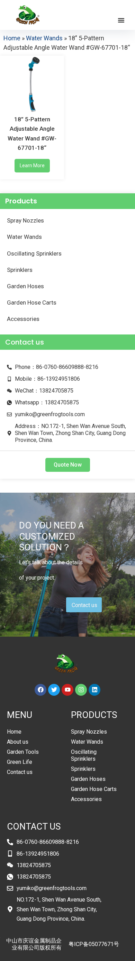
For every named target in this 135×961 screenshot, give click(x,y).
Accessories (23, 318)
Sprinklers (20, 269)
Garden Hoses (25, 286)
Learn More (32, 165)
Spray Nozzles (25, 220)
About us (17, 741)
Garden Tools (23, 752)
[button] (121, 20)
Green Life (19, 762)
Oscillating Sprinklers (34, 253)
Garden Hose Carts (31, 302)
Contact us (20, 772)
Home (11, 38)
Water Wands (44, 38)
